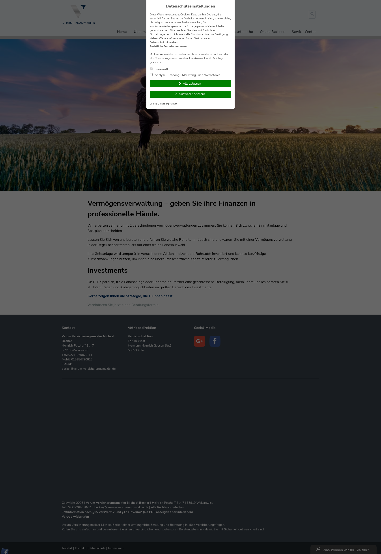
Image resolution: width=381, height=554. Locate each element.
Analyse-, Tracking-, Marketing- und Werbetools (187, 75)
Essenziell (161, 69)
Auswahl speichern (192, 94)
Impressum (171, 103)
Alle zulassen (192, 84)
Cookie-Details (157, 103)
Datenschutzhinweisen (164, 42)
